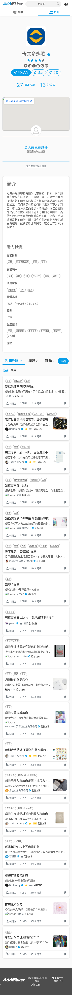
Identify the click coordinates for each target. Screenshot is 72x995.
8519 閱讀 (35, 954)
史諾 (19, 494)
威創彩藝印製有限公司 (21, 560)
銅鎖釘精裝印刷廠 (16, 875)
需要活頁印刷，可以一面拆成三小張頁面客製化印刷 (38, 452)
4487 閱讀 (35, 630)
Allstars (36, 984)
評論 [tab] (49, 360)
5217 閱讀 (35, 797)
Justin (12, 689)
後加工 (56, 276)
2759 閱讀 (35, 502)
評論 (40, 72)
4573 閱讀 (35, 696)
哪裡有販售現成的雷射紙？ (22, 937)
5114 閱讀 (35, 535)
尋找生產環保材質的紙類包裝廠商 (26, 814)
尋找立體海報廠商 (16, 713)
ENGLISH (58, 981)
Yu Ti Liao (22, 656)
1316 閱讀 (35, 403)
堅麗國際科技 (24, 527)
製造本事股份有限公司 (38, 979)
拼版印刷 (57, 331)
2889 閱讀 (35, 764)
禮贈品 (33, 775)
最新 (5, 371)
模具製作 (37, 276)
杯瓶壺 (44, 545)
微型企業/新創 (22, 262)
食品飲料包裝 (24, 413)
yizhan (20, 593)
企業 (10, 262)
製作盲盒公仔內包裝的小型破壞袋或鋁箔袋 (32, 419)
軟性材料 (12, 289)
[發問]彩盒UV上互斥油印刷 (22, 847)
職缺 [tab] (33, 360)
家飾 (24, 545)
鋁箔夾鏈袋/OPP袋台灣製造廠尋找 (27, 518)
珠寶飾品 (11, 775)
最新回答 (19, 396)
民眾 (35, 262)
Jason (12, 623)
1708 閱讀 (35, 469)
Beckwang (14, 428)
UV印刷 (11, 336)
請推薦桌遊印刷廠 (16, 485)
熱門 (13, 371)
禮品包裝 (32, 303)
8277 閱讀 (35, 830)
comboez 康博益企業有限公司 (21, 726)
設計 (10, 276)
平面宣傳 (20, 303)
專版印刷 (32, 331)
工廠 (10, 317)
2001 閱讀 (35, 733)
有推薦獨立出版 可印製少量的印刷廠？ (29, 617)
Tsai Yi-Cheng (16, 461)
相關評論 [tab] (13, 360)
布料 (22, 289)
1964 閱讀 (35, 601)
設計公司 (51, 413)
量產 (47, 276)
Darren (13, 946)
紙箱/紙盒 (54, 545)
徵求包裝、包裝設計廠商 (21, 551)
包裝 (10, 303)
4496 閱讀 (35, 863)
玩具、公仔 (39, 413)
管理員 (12, 856)
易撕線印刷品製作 (16, 680)
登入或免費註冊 (36, 147)
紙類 (30, 289)
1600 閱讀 (35, 663)
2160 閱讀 (35, 892)
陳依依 (20, 913)
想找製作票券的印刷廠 (19, 386)
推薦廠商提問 (13, 904)
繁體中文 (59, 978)
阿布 (11, 395)
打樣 (26, 276)
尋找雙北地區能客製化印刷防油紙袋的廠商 (32, 647)
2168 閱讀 (35, 568)
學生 (43, 262)
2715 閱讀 (35, 436)
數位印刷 (45, 331)
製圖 (18, 276)
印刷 (10, 331)
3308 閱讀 (35, 921)
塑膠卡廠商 (12, 584)
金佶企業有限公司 (18, 790)
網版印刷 (20, 331)
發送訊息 (22, 72)
